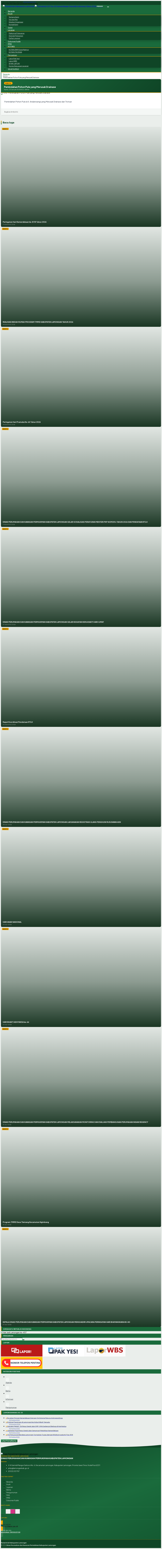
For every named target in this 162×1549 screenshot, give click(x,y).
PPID (8, 1498)
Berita (5, 76)
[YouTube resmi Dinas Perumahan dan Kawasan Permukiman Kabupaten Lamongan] (17, 1512)
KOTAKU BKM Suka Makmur (19, 50)
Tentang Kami (14, 17)
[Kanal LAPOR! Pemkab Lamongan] (8, 1512)
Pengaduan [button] (12, 55)
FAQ (8, 1495)
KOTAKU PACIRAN (15, 52)
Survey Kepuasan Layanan (19, 66)
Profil (8, 1484)
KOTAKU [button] (11, 46)
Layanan (9, 1487)
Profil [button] (10, 14)
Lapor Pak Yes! (14, 58)
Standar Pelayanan (16, 36)
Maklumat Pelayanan (17, 33)
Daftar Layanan (14, 38)
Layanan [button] (11, 30)
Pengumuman (11, 1493)
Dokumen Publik (14, 41)
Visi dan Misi (13, 19)
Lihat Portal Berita (9, 1441)
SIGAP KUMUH (13, 69)
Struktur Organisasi (16, 22)
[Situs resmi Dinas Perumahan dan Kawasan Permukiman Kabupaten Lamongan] (3, 1512)
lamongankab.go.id (29, 2)
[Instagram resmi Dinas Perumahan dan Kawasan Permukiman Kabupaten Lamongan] (12, 1512)
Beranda (9, 1482)
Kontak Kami (13, 24)
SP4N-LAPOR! (14, 63)
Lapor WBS (13, 61)
